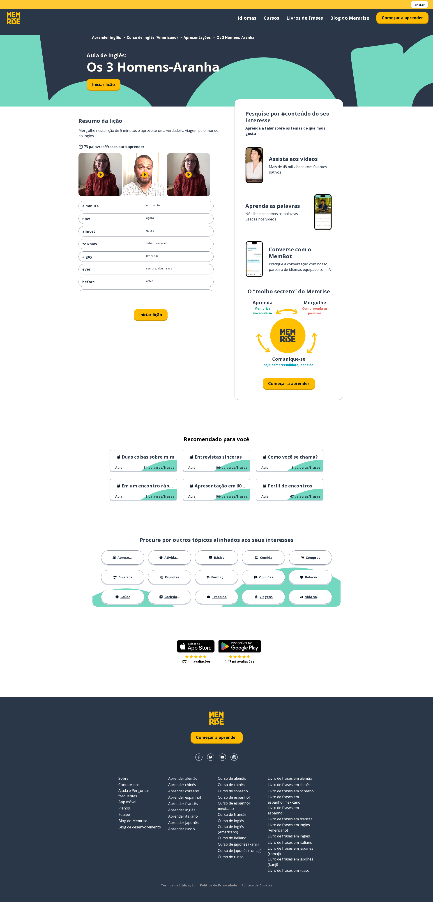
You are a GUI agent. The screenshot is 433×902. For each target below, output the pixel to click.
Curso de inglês (231, 820)
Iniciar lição (103, 84)
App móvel (127, 801)
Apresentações (197, 37)
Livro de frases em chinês (289, 784)
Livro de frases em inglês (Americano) (289, 827)
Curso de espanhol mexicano (234, 806)
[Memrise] (14, 18)
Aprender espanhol (184, 797)
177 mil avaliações (196, 661)
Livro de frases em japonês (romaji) (290, 851)
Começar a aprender (402, 17)
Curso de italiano (232, 837)
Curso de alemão (232, 778)
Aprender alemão (183, 778)
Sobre (123, 778)
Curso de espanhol (234, 797)
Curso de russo (231, 856)
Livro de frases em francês (290, 818)
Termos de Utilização (178, 885)
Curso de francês (232, 814)
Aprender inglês (106, 37)
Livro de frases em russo (288, 870)
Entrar (420, 4)
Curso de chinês (231, 784)
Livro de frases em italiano (290, 842)
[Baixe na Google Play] (239, 646)
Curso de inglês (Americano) (152, 37)
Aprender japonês (183, 822)
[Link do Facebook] (199, 757)
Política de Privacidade (218, 885)
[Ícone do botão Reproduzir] (100, 174)
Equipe (124, 814)
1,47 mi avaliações (239, 661)
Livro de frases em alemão (290, 778)
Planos (124, 808)
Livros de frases (304, 18)
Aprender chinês (182, 784)
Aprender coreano (183, 790)
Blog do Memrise (349, 18)
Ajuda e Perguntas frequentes (134, 793)
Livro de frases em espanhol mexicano (284, 799)
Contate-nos (129, 784)
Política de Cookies (257, 885)
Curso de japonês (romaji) (239, 850)
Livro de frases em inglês (289, 836)
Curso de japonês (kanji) (238, 844)
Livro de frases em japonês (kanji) (290, 862)
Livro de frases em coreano (291, 790)
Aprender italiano (183, 816)
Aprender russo (181, 828)
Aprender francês (183, 803)
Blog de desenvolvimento (139, 827)
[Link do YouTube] (222, 757)
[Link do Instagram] (234, 757)
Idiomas (247, 18)
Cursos (271, 18)
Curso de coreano (233, 790)
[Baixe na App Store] (196, 646)
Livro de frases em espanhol (283, 810)
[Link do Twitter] (210, 757)
